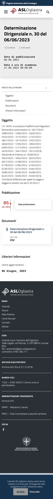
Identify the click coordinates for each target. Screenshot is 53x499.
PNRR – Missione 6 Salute (15, 407)
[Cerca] (48, 12)
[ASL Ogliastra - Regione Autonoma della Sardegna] (17, 291)
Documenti (10, 105)
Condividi (11, 47)
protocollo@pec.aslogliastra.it (21, 349)
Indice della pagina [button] (12, 87)
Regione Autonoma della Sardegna (21, 3)
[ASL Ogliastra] (4, 3)
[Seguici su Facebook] (3, 429)
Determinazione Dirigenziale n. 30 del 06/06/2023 (27, 230)
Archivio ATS (8, 401)
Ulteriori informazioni (15, 110)
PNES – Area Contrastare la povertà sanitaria (24, 413)
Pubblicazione (12, 100)
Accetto (20, 492)
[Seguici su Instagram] (9, 429)
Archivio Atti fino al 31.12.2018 (17, 367)
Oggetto (9, 95)
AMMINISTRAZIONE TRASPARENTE (17, 396)
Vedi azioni (25, 47)
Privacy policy (35, 491)
